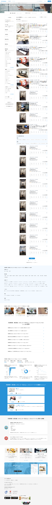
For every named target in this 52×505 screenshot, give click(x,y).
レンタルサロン (30, 281)
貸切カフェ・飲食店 (42, 283)
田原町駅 (32, 275)
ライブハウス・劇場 (27, 286)
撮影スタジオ (35, 281)
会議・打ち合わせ (19, 139)
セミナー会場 (39, 281)
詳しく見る (25, 460)
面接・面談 (24, 139)
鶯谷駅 (23, 275)
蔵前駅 (35, 275)
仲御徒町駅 (45, 275)
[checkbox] (5, 52)
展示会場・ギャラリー (21, 284)
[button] (26, 328)
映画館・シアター (11, 284)
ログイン (45, 1)
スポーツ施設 (26, 284)
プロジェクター (27, 143)
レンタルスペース (6, 281)
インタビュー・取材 (43, 139)
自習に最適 (12, 295)
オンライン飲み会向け (17, 295)
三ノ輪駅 (38, 275)
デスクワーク (28, 139)
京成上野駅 (20, 275)
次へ (32, 258)
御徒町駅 (14, 275)
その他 (46, 286)
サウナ (38, 286)
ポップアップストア (6, 286)
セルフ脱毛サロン (42, 286)
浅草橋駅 (10, 275)
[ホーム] (3, 1)
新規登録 (49, 1)
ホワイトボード (43, 143)
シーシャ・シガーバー (21, 286)
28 (35, 260)
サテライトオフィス (37, 139)
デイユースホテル (31, 283)
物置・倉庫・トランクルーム (13, 286)
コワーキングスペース (25, 283)
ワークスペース (20, 281)
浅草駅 (29, 275)
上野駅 (5, 275)
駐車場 (46, 284)
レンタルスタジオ (15, 281)
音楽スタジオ (6, 283)
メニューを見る (11, 460)
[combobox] (29, 13)
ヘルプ (14, 1)
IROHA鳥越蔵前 (11, 409)
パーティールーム (25, 281)
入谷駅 (8, 275)
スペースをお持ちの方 (39, 1)
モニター (23, 143)
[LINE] (22, 502)
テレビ (39, 143)
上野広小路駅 (41, 275)
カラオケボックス (31, 284)
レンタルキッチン (15, 283)
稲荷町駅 (17, 275)
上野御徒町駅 (6, 277)
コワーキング (32, 139)
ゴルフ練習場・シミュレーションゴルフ (39, 284)
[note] (29, 502)
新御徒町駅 (26, 275)
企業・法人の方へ (6, 488)
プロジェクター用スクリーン (34, 143)
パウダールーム (16, 284)
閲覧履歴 (10, 1)
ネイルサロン (6, 284)
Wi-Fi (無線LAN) (19, 143)
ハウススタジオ (10, 283)
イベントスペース (36, 283)
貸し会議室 (11, 281)
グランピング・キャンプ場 (33, 286)
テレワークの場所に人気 (7, 295)
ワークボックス (43, 281)
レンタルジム (20, 283)
